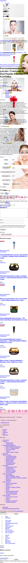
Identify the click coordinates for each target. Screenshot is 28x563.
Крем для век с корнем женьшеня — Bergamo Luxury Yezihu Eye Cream (12, 361)
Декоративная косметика (9, 445)
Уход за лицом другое (11, 492)
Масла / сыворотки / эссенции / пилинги (16, 477)
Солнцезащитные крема (12, 491)
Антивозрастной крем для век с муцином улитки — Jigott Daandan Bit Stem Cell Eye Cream (14, 277)
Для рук (8, 499)
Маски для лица (7, 454)
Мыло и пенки (9, 468)
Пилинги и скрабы (11, 471)
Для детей (5, 453)
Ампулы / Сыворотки (11, 483)
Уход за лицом (8, 40)
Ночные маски (9, 461)
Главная (2, 40)
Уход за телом (6, 495)
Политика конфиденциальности (11, 508)
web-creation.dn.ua (18, 511)
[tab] (15, 92)
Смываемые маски (10, 463)
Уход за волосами (7, 473)
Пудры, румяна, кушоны (12, 452)
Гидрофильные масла (11, 467)
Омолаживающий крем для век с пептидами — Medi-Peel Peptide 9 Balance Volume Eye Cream (13, 340)
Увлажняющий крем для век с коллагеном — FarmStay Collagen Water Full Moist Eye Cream (14, 256)
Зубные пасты (9, 442)
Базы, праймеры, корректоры (13, 446)
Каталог (5, 429)
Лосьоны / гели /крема (11, 500)
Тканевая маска (10, 464)
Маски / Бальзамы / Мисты (13, 476)
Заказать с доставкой (6, 234)
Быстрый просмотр (5, 250)
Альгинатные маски (11, 456)
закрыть (2, 547)
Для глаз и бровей (10, 449)
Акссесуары (6, 440)
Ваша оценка (4, 205)
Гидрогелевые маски (11, 457)
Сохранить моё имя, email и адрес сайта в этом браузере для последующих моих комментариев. (13, 226)
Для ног (8, 498)
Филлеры (8, 479)
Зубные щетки (9, 444)
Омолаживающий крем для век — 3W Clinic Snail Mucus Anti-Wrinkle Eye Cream (13, 319)
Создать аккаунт (4, 558)
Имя (1, 220)
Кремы (7, 485)
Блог (4, 433)
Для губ (8, 450)
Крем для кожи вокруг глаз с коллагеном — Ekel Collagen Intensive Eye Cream (13, 299)
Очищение (5, 465)
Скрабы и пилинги (11, 502)
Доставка (5, 432)
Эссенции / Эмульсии (11, 494)
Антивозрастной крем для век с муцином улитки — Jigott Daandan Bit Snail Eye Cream (13, 381)
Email (2, 222)
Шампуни (8, 480)
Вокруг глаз (15, 40)
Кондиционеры (10, 475)
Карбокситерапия (10, 458)
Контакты (5, 434)
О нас (4, 430)
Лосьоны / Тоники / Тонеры (13, 487)
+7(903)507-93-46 (4, 422)
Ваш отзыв (3, 207)
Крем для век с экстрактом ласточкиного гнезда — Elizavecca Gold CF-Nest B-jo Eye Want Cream (13, 402)
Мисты (8, 488)
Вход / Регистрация (10, 543)
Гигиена (5, 441)
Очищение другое (10, 469)
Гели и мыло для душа (11, 496)
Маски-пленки (9, 460)
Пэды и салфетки (10, 472)
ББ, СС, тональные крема (12, 448)
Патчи (7, 490)
